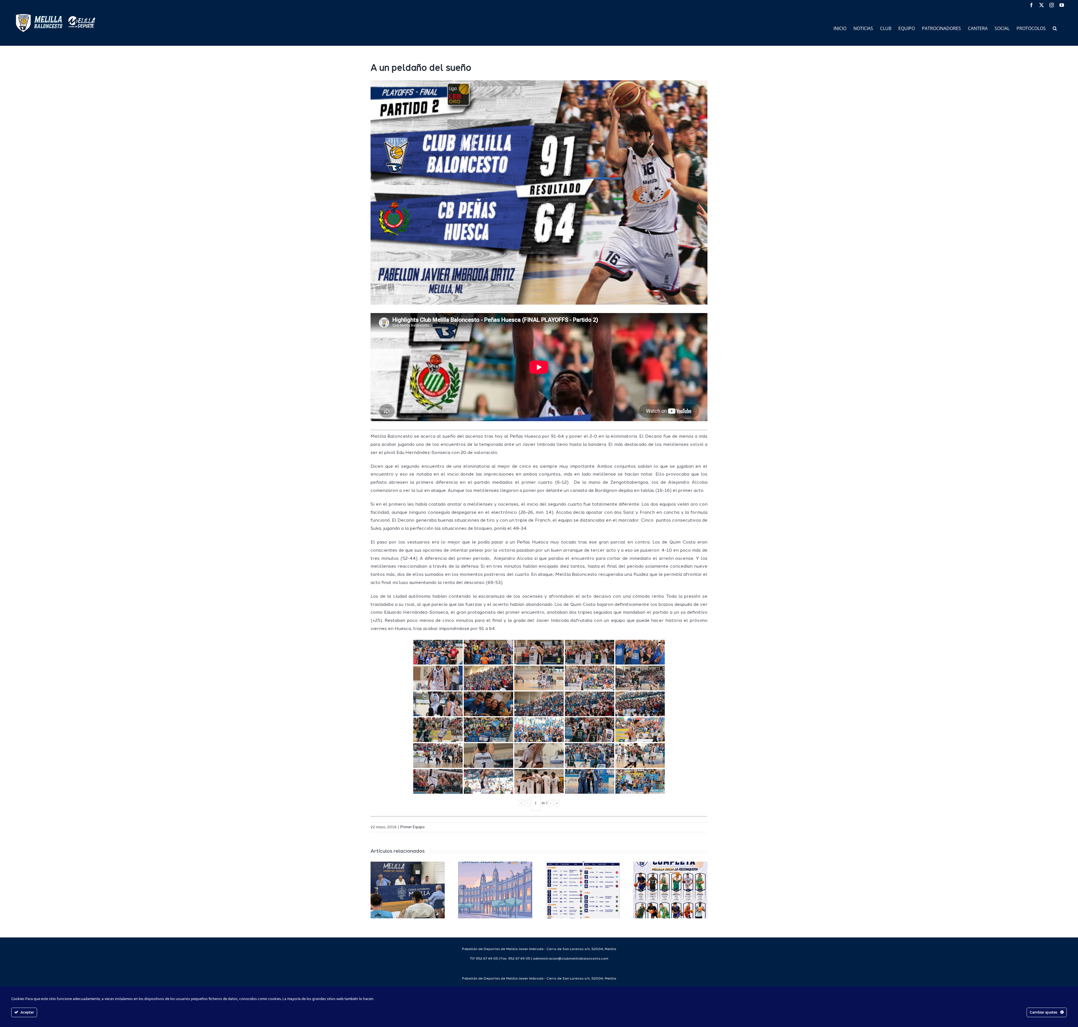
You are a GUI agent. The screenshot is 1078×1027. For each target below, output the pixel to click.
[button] (1055, 27)
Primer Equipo (412, 827)
